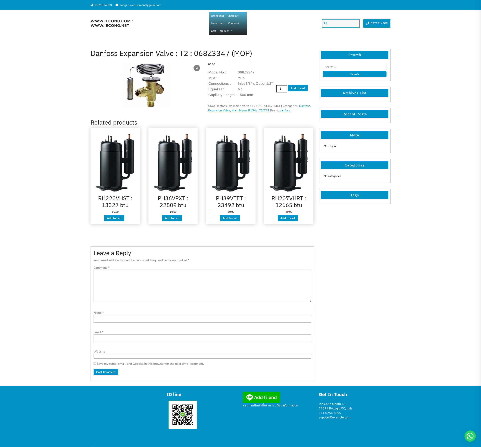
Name (99, 313)
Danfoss (304, 106)
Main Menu (239, 110)
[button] (470, 436)
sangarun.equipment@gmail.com (140, 5)
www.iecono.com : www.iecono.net (112, 23)
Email (98, 332)
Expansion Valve (219, 110)
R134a (252, 110)
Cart (213, 31)
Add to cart (297, 88)
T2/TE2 (264, 110)
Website (99, 351)
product (224, 31)
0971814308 (103, 5)
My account (217, 23)
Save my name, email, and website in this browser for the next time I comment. (150, 364)
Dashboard (217, 16)
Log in (332, 146)
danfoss (285, 110)
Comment (101, 268)
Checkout (233, 16)
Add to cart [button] (114, 218)
